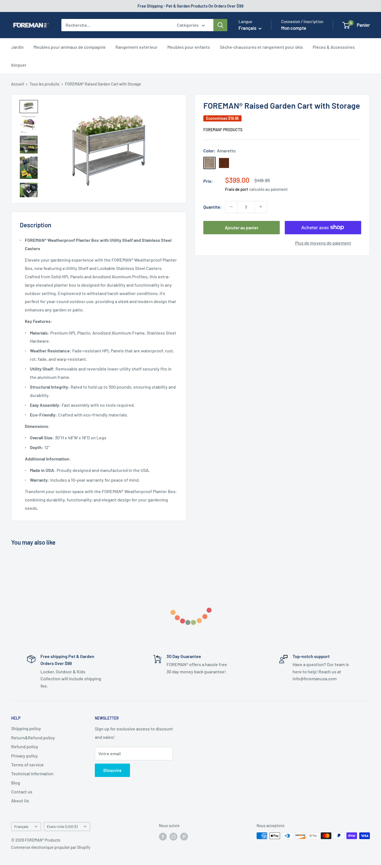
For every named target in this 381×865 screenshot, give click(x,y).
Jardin (17, 47)
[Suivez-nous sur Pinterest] (184, 836)
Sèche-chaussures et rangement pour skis (261, 47)
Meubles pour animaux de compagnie (69, 47)
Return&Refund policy (33, 737)
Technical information (32, 773)
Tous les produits (44, 84)
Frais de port (236, 188)
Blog (15, 782)
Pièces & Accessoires (334, 47)
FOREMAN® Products (222, 129)
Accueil (17, 84)
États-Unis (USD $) (62, 826)
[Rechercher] (220, 25)
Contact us (21, 791)
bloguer (18, 64)
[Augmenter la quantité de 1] (261, 207)
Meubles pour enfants (188, 47)
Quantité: (212, 206)
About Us (20, 800)
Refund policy (24, 746)
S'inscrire (112, 770)
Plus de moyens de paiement (323, 242)
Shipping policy (26, 728)
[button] (29, 106)
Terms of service (27, 764)
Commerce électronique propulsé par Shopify (50, 847)
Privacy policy (24, 755)
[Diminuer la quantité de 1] (231, 207)
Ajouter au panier (242, 227)
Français (21, 826)
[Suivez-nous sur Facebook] (163, 836)
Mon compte (293, 28)
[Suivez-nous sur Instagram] (173, 836)
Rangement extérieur (136, 47)
